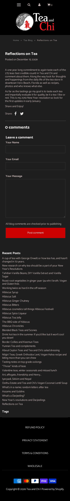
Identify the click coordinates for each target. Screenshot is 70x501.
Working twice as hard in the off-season (24, 288)
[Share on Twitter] (22, 114)
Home (16, 40)
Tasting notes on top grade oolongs (22, 362)
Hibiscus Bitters (10, 305)
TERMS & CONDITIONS (35, 453)
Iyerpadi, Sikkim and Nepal (16, 379)
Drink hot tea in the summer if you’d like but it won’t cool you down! (33, 336)
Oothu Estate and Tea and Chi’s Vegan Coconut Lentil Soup (34, 383)
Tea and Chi (33, 489)
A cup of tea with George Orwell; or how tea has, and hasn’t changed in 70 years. (34, 260)
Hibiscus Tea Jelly (11, 318)
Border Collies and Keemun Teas (20, 342)
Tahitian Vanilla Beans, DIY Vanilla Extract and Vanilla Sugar (31, 275)
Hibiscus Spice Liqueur (14, 313)
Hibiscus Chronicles (13, 326)
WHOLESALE (35, 466)
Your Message (14, 176)
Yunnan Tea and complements (19, 346)
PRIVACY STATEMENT (35, 440)
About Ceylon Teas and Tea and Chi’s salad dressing (31, 350)
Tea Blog (28, 40)
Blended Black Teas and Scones (19, 330)
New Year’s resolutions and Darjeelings (23, 400)
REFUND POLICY (35, 427)
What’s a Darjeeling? (13, 396)
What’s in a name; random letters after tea (25, 387)
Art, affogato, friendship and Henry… (21, 375)
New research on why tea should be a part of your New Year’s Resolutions (32, 267)
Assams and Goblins (13, 391)
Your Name (12, 142)
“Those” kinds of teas (14, 366)
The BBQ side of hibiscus (16, 322)
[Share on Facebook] (15, 114)
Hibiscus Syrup (10, 292)
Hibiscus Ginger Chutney (15, 301)
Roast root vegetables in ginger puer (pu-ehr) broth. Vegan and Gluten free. (34, 282)
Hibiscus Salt (9, 296)
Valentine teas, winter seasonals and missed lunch (29, 370)
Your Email (12, 159)
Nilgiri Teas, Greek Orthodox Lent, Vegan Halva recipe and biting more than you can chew (34, 356)
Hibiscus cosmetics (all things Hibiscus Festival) (28, 309)
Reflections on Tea (12, 404)
